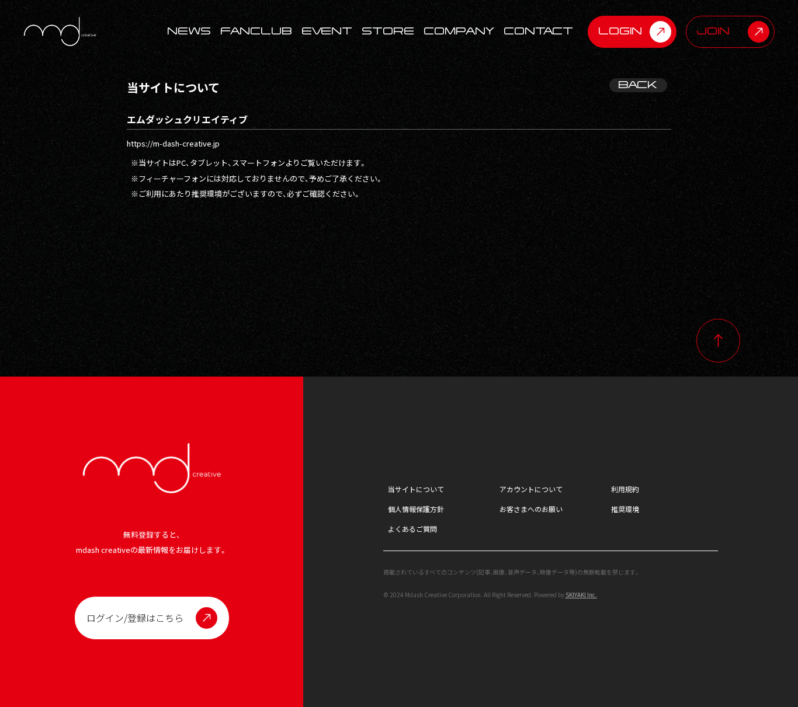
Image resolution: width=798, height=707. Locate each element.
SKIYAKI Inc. (581, 594)
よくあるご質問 (412, 529)
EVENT (327, 31)
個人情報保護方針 (416, 509)
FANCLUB (257, 31)
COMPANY (459, 31)
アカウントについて (531, 489)
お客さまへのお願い (531, 509)
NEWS (189, 31)
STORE (388, 31)
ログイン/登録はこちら (134, 618)
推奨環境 (625, 509)
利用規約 (625, 489)
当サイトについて (416, 489)
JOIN (713, 31)
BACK (638, 84)
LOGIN (621, 31)
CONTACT (539, 31)
